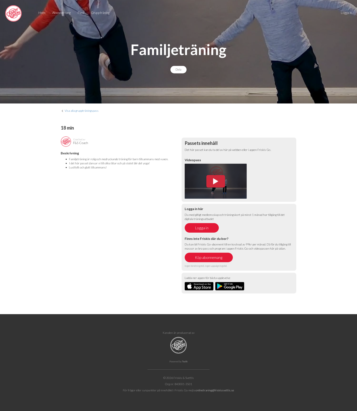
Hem (41, 12)
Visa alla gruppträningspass (82, 110)
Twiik (185, 361)
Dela (178, 69)
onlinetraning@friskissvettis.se (214, 390)
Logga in (346, 12)
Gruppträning (100, 12)
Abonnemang (61, 12)
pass (80, 12)
